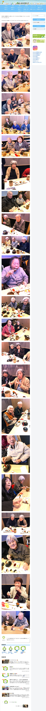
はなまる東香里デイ (36, 57)
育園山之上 (39, 53)
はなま (34, 52)
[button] (44, 15)
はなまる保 (35, 53)
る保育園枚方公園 (38, 52)
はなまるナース (35, 60)
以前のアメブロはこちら (37, 62)
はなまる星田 (35, 56)
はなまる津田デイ (36, 59)
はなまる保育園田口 (36, 55)
